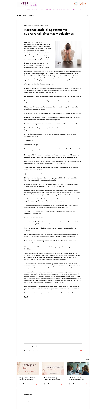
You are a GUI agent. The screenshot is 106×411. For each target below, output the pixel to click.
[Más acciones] (81, 25)
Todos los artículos (21, 15)
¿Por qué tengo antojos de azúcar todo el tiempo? (27, 378)
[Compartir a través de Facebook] (25, 346)
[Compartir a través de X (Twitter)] (29, 346)
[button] (87, 15)
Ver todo (87, 359)
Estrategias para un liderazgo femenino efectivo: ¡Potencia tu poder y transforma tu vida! (78, 378)
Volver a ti (31, 15)
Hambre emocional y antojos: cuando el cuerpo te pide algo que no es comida (53, 378)
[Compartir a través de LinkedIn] (32, 346)
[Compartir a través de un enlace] (36, 346)
